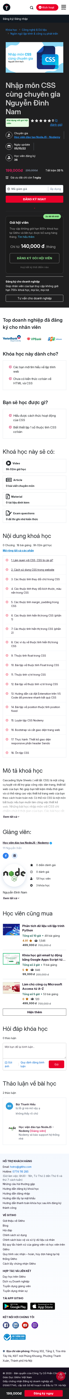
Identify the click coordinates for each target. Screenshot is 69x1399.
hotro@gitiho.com (20, 1166)
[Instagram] (34, 1325)
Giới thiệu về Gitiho (14, 1220)
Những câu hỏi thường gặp (19, 1184)
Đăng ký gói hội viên (34, 258)
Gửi (56, 1064)
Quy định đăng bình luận (32, 1064)
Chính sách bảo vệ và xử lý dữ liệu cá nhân (29, 1239)
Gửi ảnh (8, 1064)
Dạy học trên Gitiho (14, 1276)
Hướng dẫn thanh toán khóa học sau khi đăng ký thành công (32, 1205)
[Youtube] (25, 1325)
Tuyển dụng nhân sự (15, 1290)
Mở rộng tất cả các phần (18, 550)
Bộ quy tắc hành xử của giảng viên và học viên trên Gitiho (34, 1247)
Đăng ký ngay (34, 199)
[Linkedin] (15, 1325)
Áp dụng (55, 188)
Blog (5, 1225)
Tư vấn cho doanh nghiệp (34, 298)
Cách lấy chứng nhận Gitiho (19, 1263)
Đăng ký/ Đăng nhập (15, 18)
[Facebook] (6, 1325)
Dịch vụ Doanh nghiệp (16, 1281)
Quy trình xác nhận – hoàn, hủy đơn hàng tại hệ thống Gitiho (31, 1256)
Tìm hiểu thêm (26, 236)
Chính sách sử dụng (15, 1235)
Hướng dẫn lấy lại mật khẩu (19, 1198)
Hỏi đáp (7, 1230)
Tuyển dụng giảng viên (17, 1286)
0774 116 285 (21, 1171)
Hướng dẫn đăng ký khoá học (21, 1188)
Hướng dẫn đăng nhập (16, 1193)
